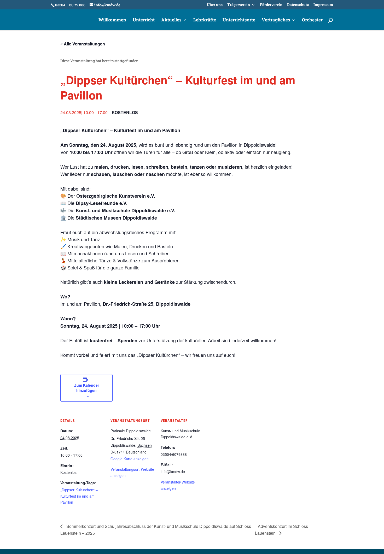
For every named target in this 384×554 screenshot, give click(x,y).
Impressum (323, 5)
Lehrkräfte (204, 20)
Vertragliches (276, 20)
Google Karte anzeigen (129, 458)
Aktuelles (171, 20)
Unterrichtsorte (239, 20)
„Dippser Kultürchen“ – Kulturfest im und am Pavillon (79, 496)
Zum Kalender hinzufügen (86, 387)
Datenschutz (298, 5)
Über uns (215, 5)
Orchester (312, 20)
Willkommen (112, 20)
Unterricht (144, 20)
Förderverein (271, 5)
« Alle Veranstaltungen (82, 44)
